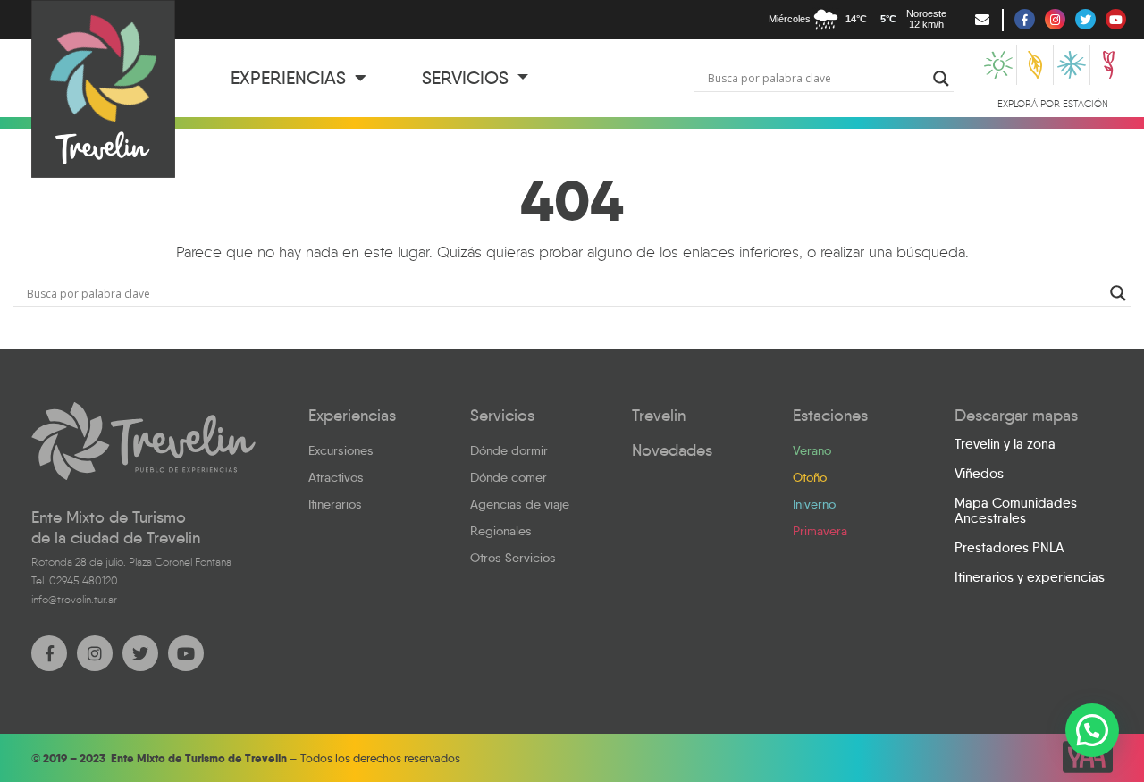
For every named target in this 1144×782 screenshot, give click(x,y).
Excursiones (341, 450)
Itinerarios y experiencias (1030, 577)
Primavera (820, 531)
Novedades (672, 450)
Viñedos (979, 474)
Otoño (810, 477)
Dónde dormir (509, 450)
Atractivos (336, 477)
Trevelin (659, 415)
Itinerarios (335, 504)
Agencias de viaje (519, 504)
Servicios (467, 77)
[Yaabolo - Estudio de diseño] (1088, 757)
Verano (812, 450)
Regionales (501, 531)
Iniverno (814, 504)
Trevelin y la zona (1005, 444)
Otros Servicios (513, 558)
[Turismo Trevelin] (103, 89)
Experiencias (290, 77)
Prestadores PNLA (1009, 548)
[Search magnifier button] (941, 78)
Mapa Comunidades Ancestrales (1016, 510)
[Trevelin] (143, 441)
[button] (1092, 730)
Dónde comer (508, 477)
